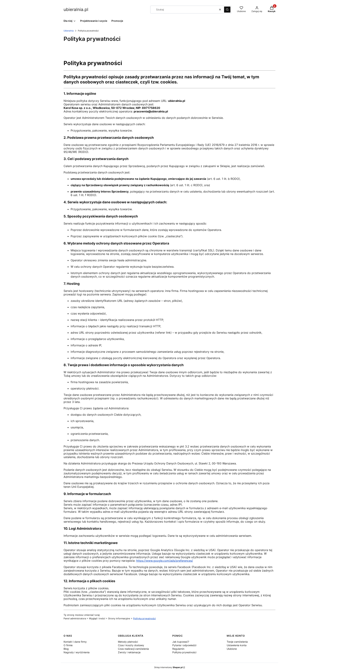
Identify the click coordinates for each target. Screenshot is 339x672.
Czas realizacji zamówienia (133, 648)
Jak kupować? (180, 641)
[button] (227, 10)
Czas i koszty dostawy (131, 645)
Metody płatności (128, 641)
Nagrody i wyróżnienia (77, 652)
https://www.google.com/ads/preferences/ (164, 560)
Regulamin (178, 648)
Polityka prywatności (144, 618)
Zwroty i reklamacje (129, 652)
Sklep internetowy (168, 667)
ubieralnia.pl (76, 9)
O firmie (68, 645)
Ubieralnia (69, 30)
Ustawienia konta (236, 645)
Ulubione (232, 648)
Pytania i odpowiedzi (184, 645)
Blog (66, 648)
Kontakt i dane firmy (75, 641)
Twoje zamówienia (237, 641)
